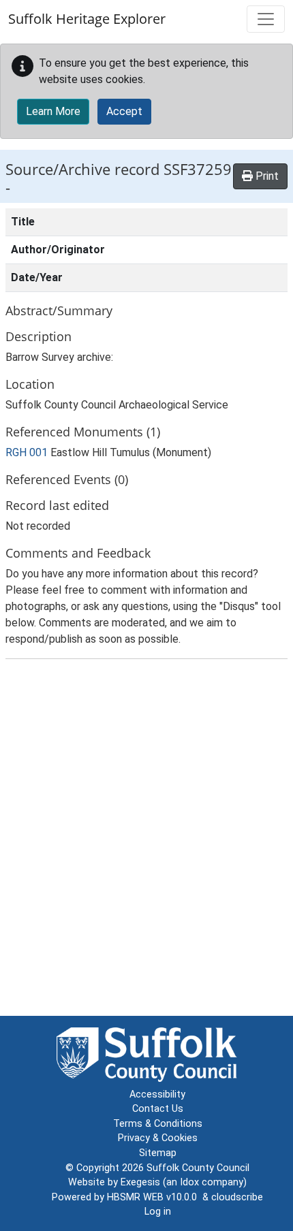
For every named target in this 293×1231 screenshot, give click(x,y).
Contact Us (157, 1109)
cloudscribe (237, 1197)
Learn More (53, 111)
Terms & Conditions (157, 1124)
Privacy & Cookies (158, 1138)
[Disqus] (146, 840)
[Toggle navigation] (266, 19)
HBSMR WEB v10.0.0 (154, 1197)
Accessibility (157, 1094)
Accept (124, 111)
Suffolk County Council (197, 1168)
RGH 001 (26, 452)
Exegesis (140, 1182)
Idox (189, 1182)
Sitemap (157, 1153)
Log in (157, 1211)
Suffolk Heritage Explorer (87, 19)
